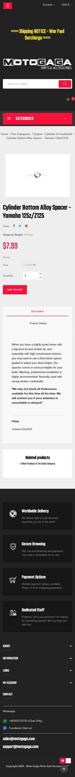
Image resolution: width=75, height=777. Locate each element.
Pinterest (26, 226)
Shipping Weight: (13, 234)
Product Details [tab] (38, 323)
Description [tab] (37, 311)
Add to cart (15, 289)
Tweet (19, 226)
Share (14, 226)
